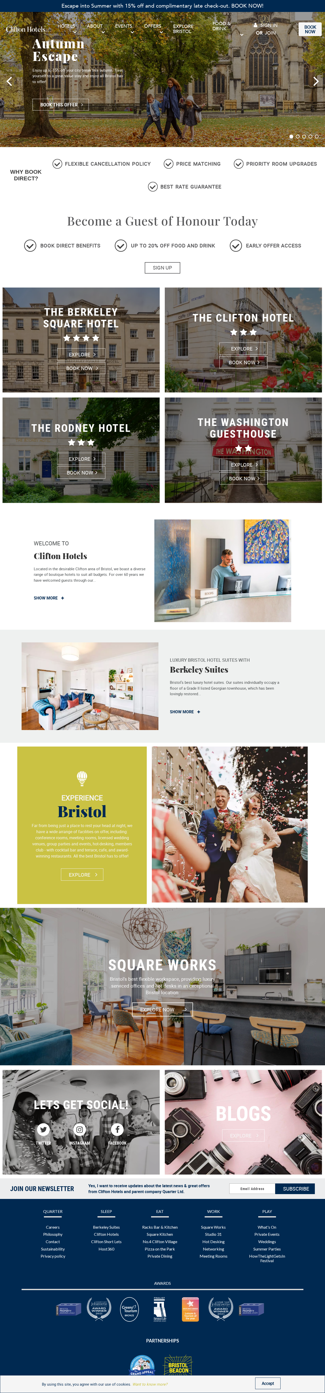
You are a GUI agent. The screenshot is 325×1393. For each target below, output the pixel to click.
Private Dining (160, 1256)
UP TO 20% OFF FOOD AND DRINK (173, 245)
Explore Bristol (183, 29)
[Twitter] (43, 1129)
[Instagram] (79, 1129)
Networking (213, 1248)
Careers (53, 1227)
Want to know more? (149, 1384)
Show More (46, 598)
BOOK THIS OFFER (59, 104)
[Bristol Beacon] (177, 1367)
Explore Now (157, 1009)
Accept (268, 1383)
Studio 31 (213, 1234)
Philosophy (52, 1234)
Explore (80, 354)
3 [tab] (304, 136)
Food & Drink (222, 26)
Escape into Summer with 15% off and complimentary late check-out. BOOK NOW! (162, 6)
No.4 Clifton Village (160, 1241)
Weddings (267, 1241)
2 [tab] (298, 136)
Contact (53, 1241)
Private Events (267, 1234)
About (95, 26)
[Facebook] (117, 1129)
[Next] (322, 74)
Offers (152, 26)
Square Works (213, 1227)
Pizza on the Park (160, 1248)
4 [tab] (310, 136)
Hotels (66, 26)
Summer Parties (267, 1248)
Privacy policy (53, 1256)
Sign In (268, 25)
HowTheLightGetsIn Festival (267, 1258)
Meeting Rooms (214, 1256)
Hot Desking (213, 1241)
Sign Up (162, 267)
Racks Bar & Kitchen (160, 1227)
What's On (267, 1227)
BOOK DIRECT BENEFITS (70, 245)
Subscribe (296, 1188)
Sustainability (53, 1248)
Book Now (310, 29)
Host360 (106, 1248)
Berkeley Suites (106, 1227)
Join (270, 33)
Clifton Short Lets (106, 1241)
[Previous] (2, 74)
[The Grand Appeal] (142, 1368)
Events (123, 26)
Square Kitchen (160, 1234)
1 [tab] (291, 136)
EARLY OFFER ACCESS (273, 245)
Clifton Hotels (106, 1234)
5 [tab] (317, 136)
